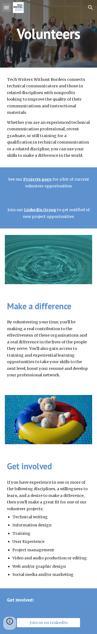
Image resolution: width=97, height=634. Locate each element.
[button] (6, 7)
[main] (48, 33)
